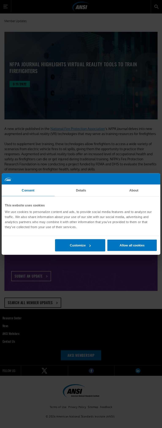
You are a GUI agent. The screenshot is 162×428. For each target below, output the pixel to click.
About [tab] (134, 190)
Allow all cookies (132, 245)
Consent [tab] (28, 190)
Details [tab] (81, 190)
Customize (78, 245)
